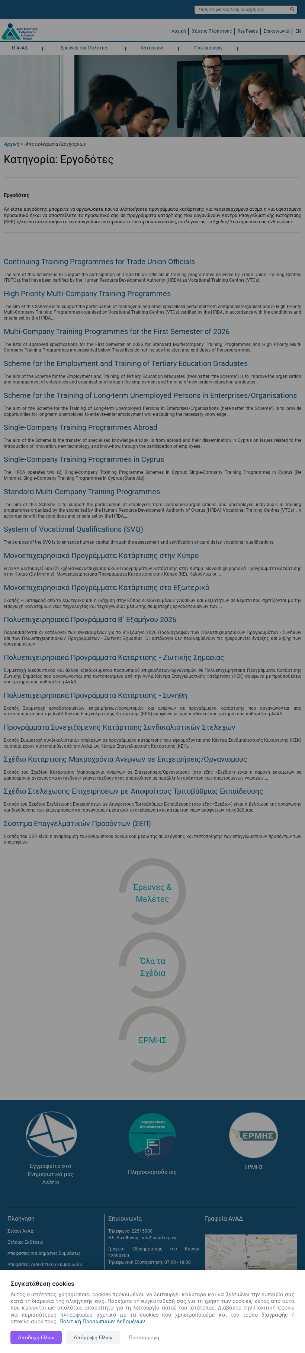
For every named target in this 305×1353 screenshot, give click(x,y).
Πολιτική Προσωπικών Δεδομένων (102, 1321)
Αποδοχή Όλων (36, 1337)
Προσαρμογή (144, 1337)
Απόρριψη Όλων (93, 1337)
